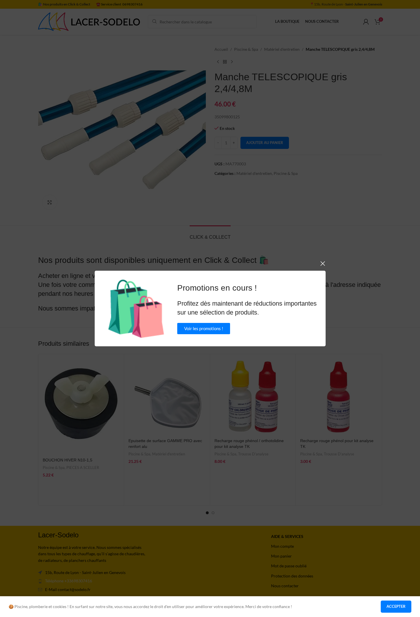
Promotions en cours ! (217, 287)
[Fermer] (323, 263)
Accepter (396, 606)
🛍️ (136, 308)
